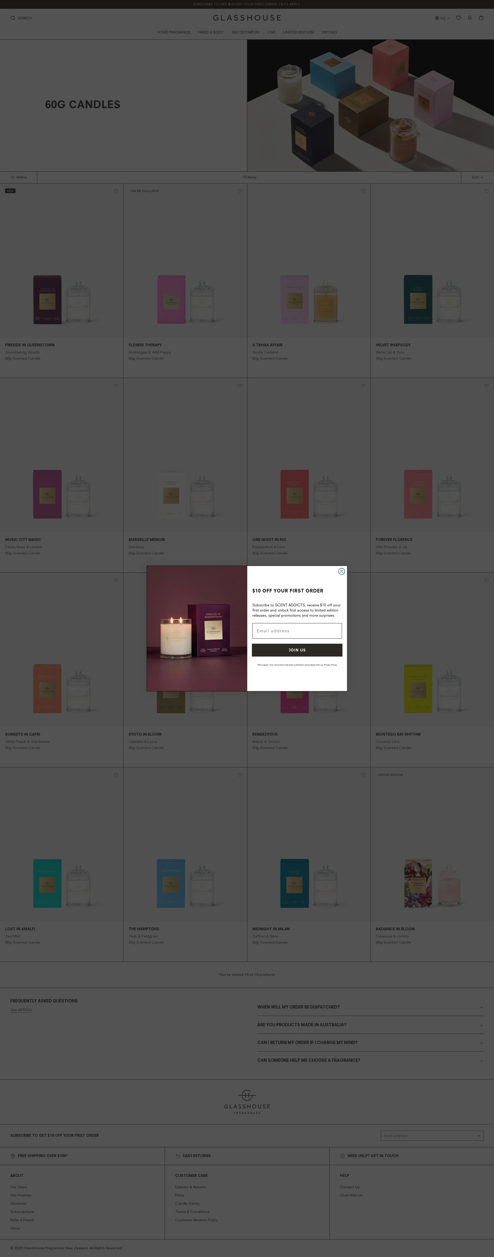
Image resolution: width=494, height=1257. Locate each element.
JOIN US (297, 650)
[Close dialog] (342, 571)
